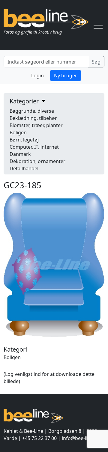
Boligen (18, 132)
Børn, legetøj (24, 139)
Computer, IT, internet (34, 147)
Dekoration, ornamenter (37, 161)
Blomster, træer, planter (36, 125)
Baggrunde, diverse (32, 111)
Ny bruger (65, 75)
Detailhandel (24, 168)
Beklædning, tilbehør (33, 118)
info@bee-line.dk (81, 438)
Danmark (20, 154)
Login (37, 75)
